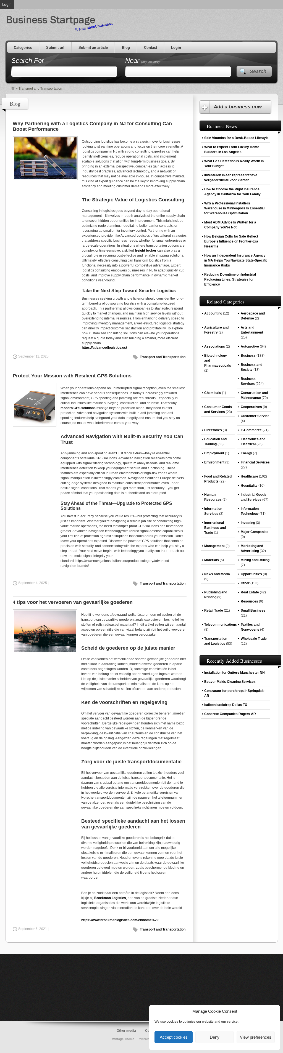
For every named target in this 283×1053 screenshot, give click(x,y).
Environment (214, 462)
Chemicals (212, 393)
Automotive (250, 346)
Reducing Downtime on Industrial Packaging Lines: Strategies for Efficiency (230, 279)
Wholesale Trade (254, 639)
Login (176, 48)
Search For (27, 60)
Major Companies (254, 532)
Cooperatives (251, 407)
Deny (214, 1037)
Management (214, 546)
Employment (214, 453)
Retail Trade (213, 610)
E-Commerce (251, 430)
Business (248, 356)
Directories (213, 430)
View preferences (255, 1037)
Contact (150, 48)
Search (258, 71)
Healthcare (249, 476)
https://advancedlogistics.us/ (104, 348)
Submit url (55, 48)
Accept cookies (174, 1037)
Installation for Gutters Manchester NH (234, 673)
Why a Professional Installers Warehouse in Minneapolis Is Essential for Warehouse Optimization (234, 208)
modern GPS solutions (78, 408)
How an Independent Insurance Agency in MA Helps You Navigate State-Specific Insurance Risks (236, 260)
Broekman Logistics (110, 898)
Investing (248, 523)
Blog (126, 48)
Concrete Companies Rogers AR (230, 714)
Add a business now (238, 107)
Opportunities (251, 574)
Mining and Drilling (255, 560)
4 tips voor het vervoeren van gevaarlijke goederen (73, 602)
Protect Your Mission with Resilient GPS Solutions (72, 375)
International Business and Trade (215, 528)
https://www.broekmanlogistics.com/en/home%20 (120, 920)
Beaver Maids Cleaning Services (230, 682)
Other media (126, 1031)
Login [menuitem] (7, 4)
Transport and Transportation (162, 357)
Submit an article (93, 48)
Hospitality (249, 485)
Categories (23, 48)
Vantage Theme (123, 1039)
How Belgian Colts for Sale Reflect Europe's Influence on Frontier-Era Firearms (231, 241)
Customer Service (255, 416)
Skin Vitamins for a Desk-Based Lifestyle (236, 138)
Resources (249, 601)
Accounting (213, 313)
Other (245, 583)
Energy (246, 453)
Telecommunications (220, 625)
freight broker (145, 250)
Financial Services (255, 462)
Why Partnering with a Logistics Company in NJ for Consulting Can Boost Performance (92, 126)
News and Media (217, 574)
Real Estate (250, 592)
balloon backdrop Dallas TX (225, 705)
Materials (211, 560)
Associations (214, 346)
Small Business (253, 610)
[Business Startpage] (13, 88)
